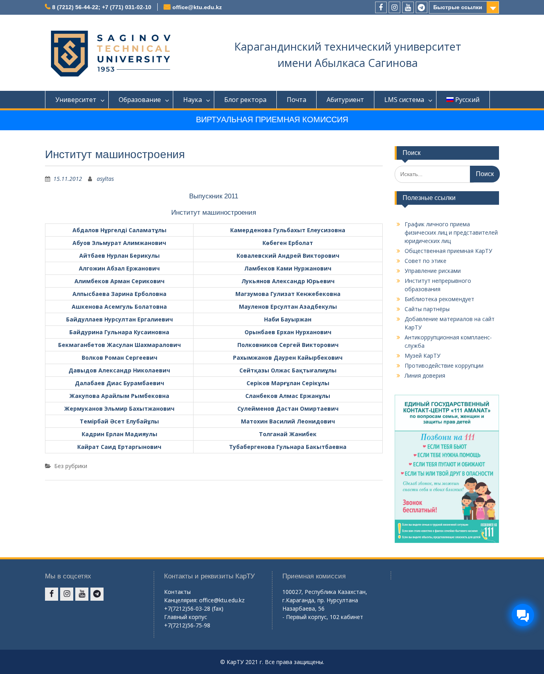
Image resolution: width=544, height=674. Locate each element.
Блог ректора (245, 99)
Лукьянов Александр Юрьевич (288, 281)
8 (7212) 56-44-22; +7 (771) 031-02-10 (101, 7)
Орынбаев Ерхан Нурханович (288, 332)
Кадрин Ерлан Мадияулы (119, 434)
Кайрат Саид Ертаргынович (119, 447)
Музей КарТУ (422, 355)
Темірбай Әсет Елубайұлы (119, 421)
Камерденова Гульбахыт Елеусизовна (287, 230)
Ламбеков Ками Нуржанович (287, 268)
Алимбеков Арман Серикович (119, 281)
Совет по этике (425, 261)
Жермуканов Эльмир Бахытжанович (119, 408)
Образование (140, 99)
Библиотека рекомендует (439, 299)
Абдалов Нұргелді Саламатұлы (119, 230)
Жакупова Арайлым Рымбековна (119, 396)
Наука (192, 99)
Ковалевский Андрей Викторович (288, 255)
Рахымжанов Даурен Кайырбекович (287, 357)
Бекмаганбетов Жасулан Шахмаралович (119, 345)
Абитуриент (345, 99)
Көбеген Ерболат (287, 243)
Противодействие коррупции (444, 365)
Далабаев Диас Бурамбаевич (119, 383)
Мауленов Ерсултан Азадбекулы (288, 306)
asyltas (105, 178)
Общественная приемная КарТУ (448, 251)
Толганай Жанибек (288, 434)
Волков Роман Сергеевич (119, 357)
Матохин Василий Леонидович (288, 421)
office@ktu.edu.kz (197, 7)
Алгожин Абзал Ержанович (119, 268)
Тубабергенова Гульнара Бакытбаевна (287, 447)
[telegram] (421, 7)
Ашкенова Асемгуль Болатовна (119, 306)
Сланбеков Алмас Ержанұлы (287, 396)
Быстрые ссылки (457, 7)
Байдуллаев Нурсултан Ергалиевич (119, 319)
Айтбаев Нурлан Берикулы (119, 255)
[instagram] (394, 7)
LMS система (404, 99)
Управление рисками (433, 270)
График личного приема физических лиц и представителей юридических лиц (451, 232)
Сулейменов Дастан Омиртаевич (288, 408)
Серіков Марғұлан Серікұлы (288, 383)
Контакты (177, 592)
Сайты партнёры (427, 309)
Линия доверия (425, 375)
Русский (467, 99)
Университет (75, 99)
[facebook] (381, 7)
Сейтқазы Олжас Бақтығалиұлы (288, 370)
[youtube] (408, 7)
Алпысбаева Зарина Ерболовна (119, 294)
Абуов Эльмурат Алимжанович (119, 243)
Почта (296, 99)
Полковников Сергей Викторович (288, 345)
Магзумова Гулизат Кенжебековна (287, 294)
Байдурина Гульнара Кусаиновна (119, 332)
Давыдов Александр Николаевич (119, 370)
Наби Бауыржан (287, 319)
